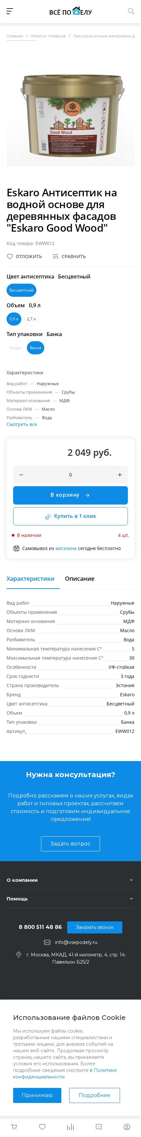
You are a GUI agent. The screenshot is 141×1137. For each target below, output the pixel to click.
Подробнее (95, 1095)
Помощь (17, 899)
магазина (66, 548)
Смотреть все (22, 424)
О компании (22, 880)
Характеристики (30, 578)
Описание (79, 578)
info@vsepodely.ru (76, 942)
